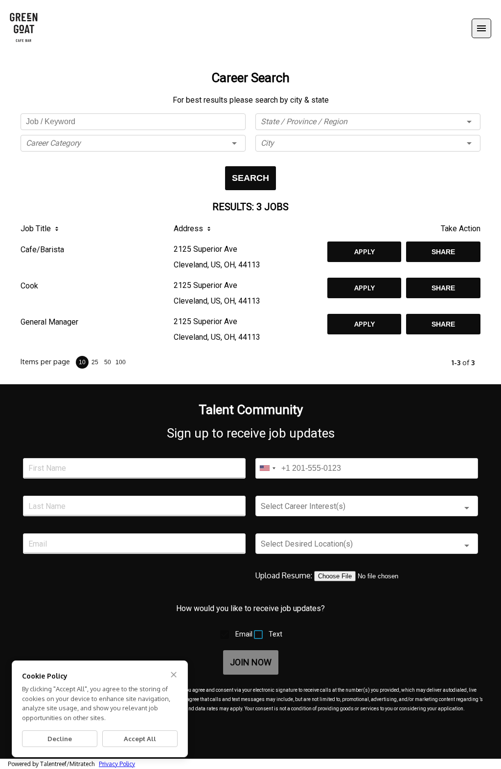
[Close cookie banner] (174, 675)
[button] (133, 143)
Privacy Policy (117, 764)
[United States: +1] (267, 468)
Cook (29, 285)
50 (107, 362)
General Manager (49, 322)
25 (94, 362)
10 (82, 362)
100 (120, 362)
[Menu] (481, 28)
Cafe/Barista (42, 249)
